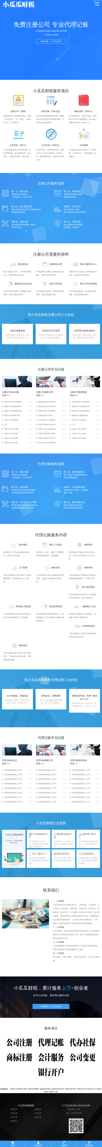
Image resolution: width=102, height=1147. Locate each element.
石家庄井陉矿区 (57, 1089)
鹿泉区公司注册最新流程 (13, 406)
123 (5, 424)
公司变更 (37, 1113)
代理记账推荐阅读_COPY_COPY (14, 784)
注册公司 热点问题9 (11, 433)
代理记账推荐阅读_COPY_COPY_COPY (14, 775)
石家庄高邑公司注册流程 (47, 420)
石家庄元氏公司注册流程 (47, 443)
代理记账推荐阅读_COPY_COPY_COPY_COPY (14, 770)
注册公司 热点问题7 (11, 443)
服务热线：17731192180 (51, 41)
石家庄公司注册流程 (11, 420)
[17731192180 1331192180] (26, 4)
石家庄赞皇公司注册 (45, 415)
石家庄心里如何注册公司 (47, 438)
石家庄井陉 (81, 1089)
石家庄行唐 (53, 1092)
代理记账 (37, 1109)
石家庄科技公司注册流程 (13, 402)
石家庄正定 (91, 1089)
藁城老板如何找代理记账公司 (48, 402)
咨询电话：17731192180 (51, 1006)
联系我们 (13, 1121)
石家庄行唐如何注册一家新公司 (48, 424)
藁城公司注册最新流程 (12, 415)
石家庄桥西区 (33, 1089)
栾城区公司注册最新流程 (13, 411)
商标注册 (13, 1113)
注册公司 (13, 1109)
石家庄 (13, 1089)
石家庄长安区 (21, 1089)
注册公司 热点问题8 (11, 438)
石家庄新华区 (45, 1089)
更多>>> (6, 395)
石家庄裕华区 (70, 1089)
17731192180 (76, 1113)
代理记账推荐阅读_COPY (13, 788)
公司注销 (13, 1117)
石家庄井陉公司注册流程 (47, 411)
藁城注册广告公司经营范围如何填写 (48, 406)
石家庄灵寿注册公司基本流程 (48, 433)
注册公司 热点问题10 (11, 429)
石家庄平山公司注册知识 (47, 429)
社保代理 (37, 1117)
